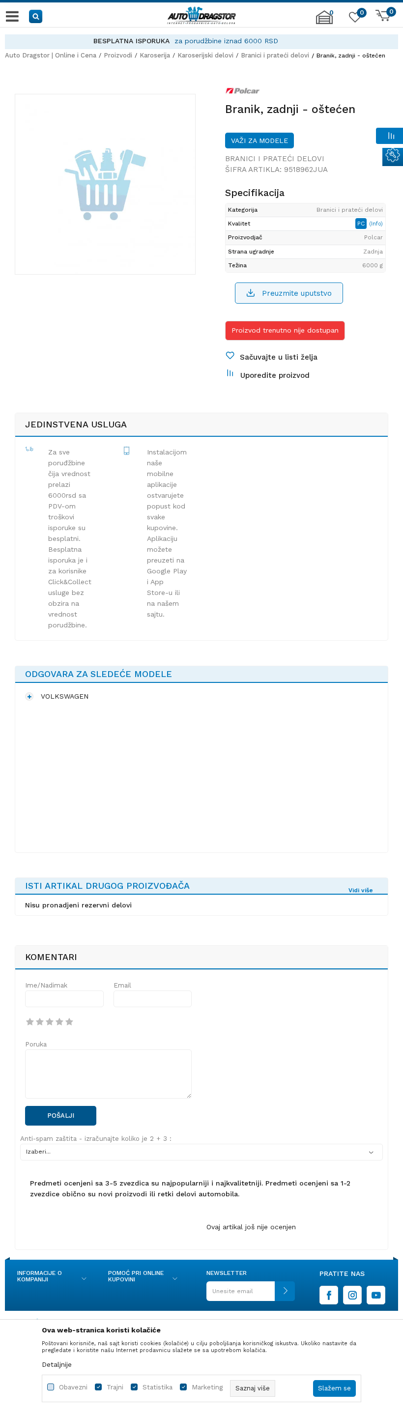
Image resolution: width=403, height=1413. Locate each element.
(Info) (376, 224)
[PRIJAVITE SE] (250, 1294)
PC (362, 223)
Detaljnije (57, 1364)
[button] (36, 16)
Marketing (207, 1387)
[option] (105, 184)
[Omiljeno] (354, 19)
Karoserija (155, 55)
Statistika (158, 1387)
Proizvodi (118, 55)
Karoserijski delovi (205, 55)
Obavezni (73, 1387)
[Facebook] (329, 1295)
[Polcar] (242, 93)
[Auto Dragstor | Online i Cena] (201, 16)
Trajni (115, 1387)
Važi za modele (259, 140)
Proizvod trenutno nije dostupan (285, 330)
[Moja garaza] (324, 22)
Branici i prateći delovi (275, 55)
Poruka (36, 1044)
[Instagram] (352, 1295)
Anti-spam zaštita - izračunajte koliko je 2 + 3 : (96, 1138)
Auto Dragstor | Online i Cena (50, 55)
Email (122, 985)
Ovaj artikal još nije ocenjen (251, 1227)
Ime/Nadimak (46, 985)
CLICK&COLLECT (231, 41)
